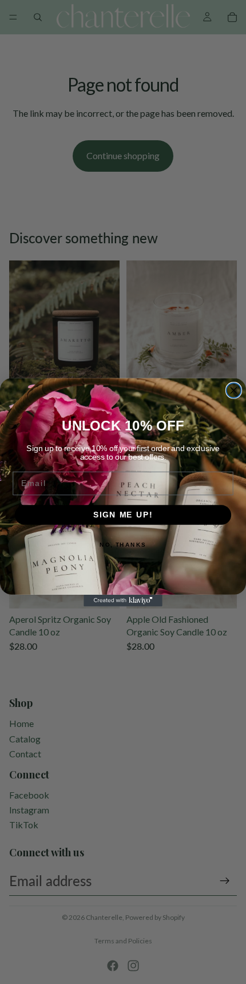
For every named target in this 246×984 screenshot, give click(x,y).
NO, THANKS (123, 544)
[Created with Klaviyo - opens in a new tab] (123, 600)
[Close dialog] (234, 390)
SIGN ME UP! (123, 514)
